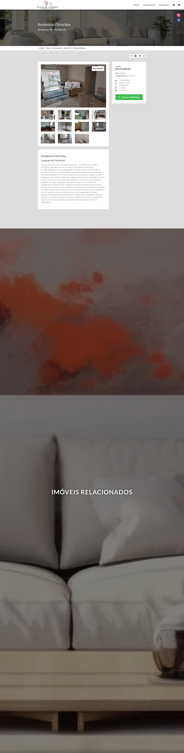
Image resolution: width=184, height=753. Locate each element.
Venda (48, 48)
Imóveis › (136, 5)
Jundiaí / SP (67, 48)
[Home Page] (179, 5)
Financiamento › (149, 5)
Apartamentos (57, 48)
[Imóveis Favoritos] (174, 5)
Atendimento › (164, 5)
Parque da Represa (79, 48)
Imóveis (41, 48)
